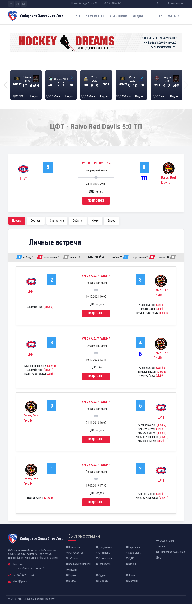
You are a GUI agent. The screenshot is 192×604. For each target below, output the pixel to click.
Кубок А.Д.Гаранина (96, 276)
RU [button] (158, 3)
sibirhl (161, 546)
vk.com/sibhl (166, 540)
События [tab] (78, 220)
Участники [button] (118, 16)
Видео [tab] (111, 220)
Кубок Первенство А (96, 163)
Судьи (102, 575)
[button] (6, 85)
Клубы (132, 564)
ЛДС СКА (18, 96)
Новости (155, 16)
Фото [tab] (95, 220)
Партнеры (134, 547)
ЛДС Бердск (96, 304)
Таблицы (73, 558)
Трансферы (104, 564)
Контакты (74, 547)
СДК (131, 558)
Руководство (76, 552)
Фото (131, 575)
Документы (105, 547)
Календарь (134, 552)
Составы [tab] (36, 220)
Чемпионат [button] (95, 16)
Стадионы (104, 552)
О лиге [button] (75, 16)
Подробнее (96, 200)
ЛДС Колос (96, 191)
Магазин (175, 16)
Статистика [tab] (57, 220)
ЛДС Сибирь (53, 96)
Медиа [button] (137, 16)
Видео (34, 96)
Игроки (72, 575)
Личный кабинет (176, 3)
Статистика (105, 558)
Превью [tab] (17, 220)
